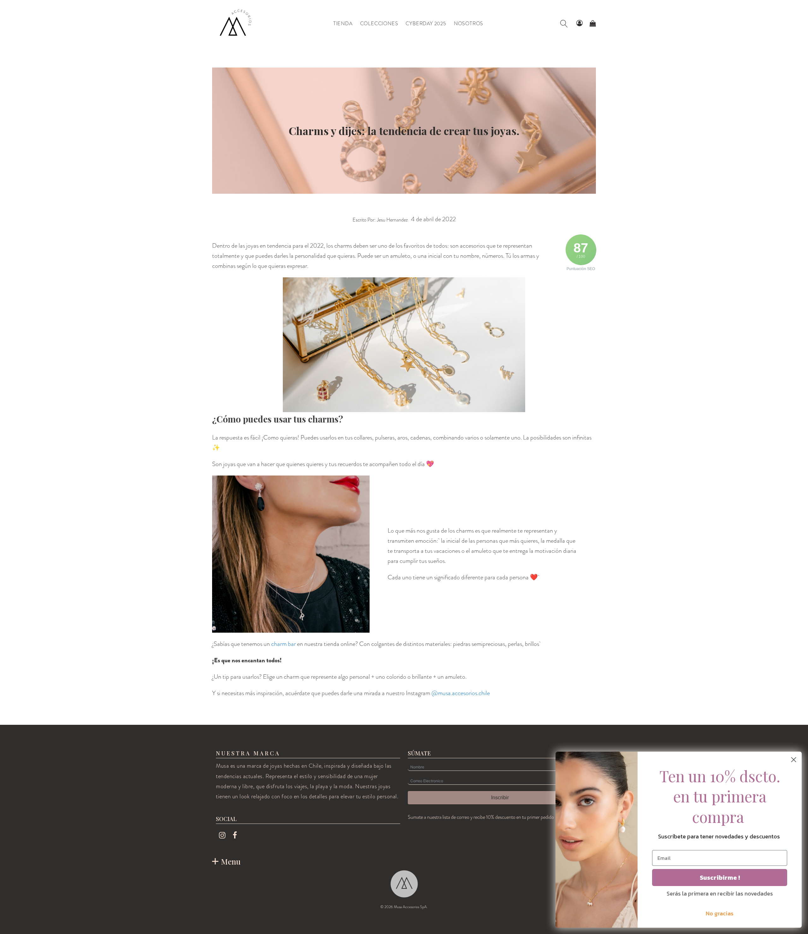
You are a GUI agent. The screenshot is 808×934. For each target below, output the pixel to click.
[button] (579, 23)
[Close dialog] (793, 759)
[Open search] (564, 24)
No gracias (720, 913)
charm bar (283, 643)
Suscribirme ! (720, 877)
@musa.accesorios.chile (460, 693)
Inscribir (500, 797)
